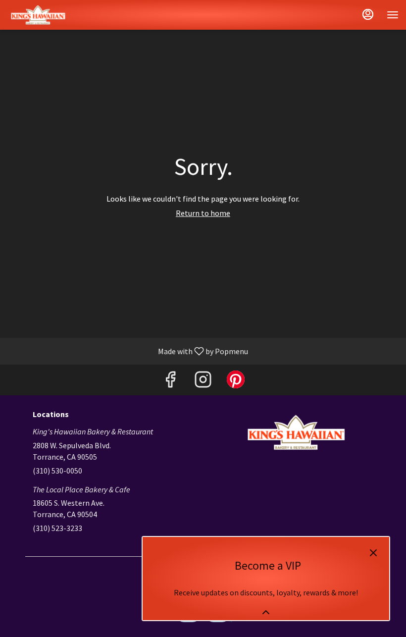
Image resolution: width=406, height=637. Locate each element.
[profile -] (368, 14)
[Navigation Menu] (393, 14)
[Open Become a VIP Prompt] (266, 612)
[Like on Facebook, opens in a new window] (170, 382)
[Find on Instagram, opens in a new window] (203, 382)
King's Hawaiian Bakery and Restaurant (295, 432)
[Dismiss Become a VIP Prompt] (373, 553)
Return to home (203, 213)
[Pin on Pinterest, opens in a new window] (236, 382)
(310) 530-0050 (57, 471)
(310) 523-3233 (57, 528)
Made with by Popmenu (127, 350)
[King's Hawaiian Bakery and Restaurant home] (52, 14)
